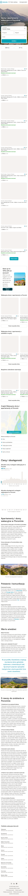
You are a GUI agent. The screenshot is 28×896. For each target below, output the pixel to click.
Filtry (21, 47)
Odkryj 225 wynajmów (14, 432)
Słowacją (16, 619)
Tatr (18, 600)
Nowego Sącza (10, 592)
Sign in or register (7, 289)
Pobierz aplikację (13, 2)
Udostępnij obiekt (23, 2)
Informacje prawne (10, 890)
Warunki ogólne (18, 890)
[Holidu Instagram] (11, 883)
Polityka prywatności (7, 891)
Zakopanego (19, 590)
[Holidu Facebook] (16, 883)
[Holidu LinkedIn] (14, 883)
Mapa (8, 47)
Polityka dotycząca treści (18, 891)
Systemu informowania (14, 893)
